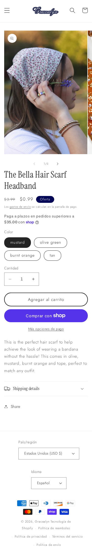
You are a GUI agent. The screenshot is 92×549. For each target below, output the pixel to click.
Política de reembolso (54, 528)
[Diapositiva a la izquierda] (34, 163)
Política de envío (49, 544)
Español (43, 483)
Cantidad (11, 268)
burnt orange (22, 255)
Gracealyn (42, 521)
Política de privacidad (31, 536)
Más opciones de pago (46, 329)
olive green (50, 242)
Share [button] (15, 406)
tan (52, 255)
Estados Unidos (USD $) (43, 453)
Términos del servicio (67, 536)
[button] (7, 10)
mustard (17, 242)
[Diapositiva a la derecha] (57, 163)
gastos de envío (20, 207)
